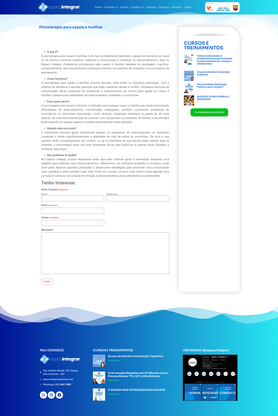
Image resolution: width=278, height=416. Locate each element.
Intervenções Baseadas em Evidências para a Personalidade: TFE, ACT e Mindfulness (138, 374)
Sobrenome (112, 194)
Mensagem (47, 230)
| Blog (187, 7)
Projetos (136, 7)
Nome (44, 194)
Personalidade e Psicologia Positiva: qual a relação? (212, 85)
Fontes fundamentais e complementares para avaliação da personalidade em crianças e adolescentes (214, 59)
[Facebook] (59, 395)
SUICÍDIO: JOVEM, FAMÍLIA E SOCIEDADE (213, 98)
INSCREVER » (203, 67)
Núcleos (151, 7)
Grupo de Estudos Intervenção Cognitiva (213, 73)
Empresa (110, 7)
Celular (50, 217)
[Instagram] (51, 395)
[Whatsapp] (43, 395)
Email (49, 205)
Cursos (124, 7)
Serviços (164, 7)
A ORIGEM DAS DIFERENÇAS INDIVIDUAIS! (136, 390)
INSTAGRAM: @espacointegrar (206, 350)
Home (98, 7)
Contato (177, 7)
